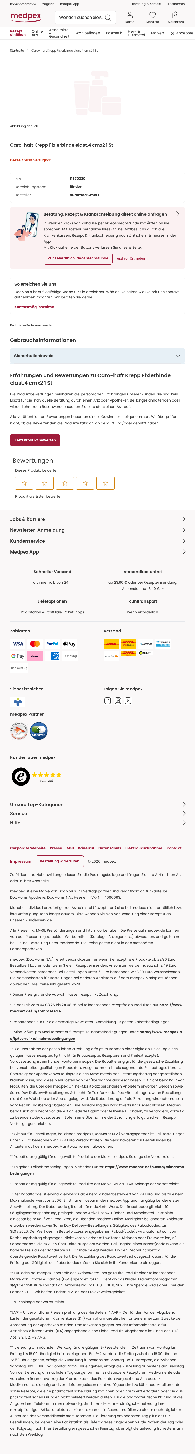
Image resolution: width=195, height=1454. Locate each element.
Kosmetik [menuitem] (114, 33)
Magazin (48, 4)
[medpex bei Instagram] (118, 701)
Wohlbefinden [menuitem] (87, 33)
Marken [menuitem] (157, 33)
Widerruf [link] (86, 848)
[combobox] (85, 17)
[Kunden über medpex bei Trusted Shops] (38, 777)
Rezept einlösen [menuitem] (18, 33)
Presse (56, 848)
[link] (19, 731)
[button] (78, 259)
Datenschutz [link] (109, 848)
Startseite (17, 50)
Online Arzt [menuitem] (37, 33)
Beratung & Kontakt (146, 4)
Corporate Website (28, 848)
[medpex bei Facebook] (108, 701)
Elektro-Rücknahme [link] (143, 848)
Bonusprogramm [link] (23, 4)
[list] (97, 93)
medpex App (69, 4)
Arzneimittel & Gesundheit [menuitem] (59, 33)
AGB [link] (70, 848)
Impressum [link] (20, 861)
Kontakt (174, 848)
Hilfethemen (176, 4)
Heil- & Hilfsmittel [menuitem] (136, 33)
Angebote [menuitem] (184, 33)
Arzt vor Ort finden (131, 258)
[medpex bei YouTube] (128, 701)
